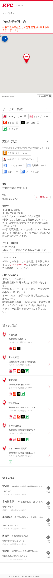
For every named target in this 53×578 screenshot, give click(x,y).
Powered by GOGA (8, 96)
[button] (26, 109)
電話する (44, 197)
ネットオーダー (17, 264)
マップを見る (8, 13)
